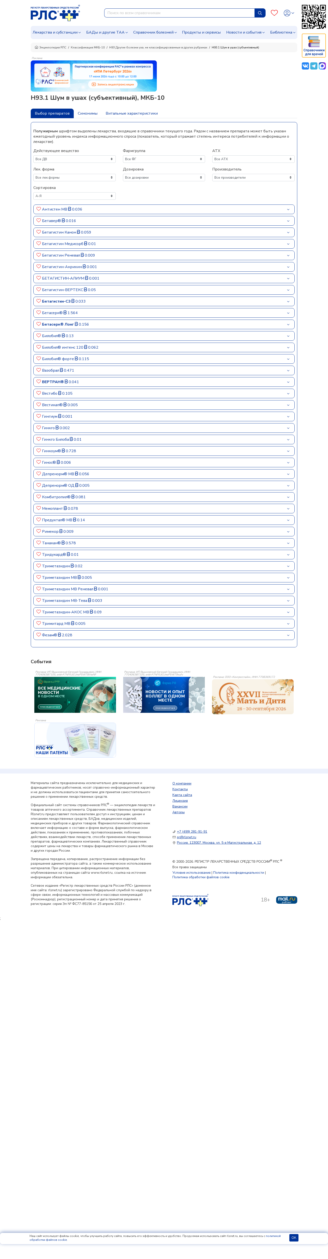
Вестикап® (53, 405)
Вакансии (180, 806)
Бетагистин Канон (59, 232)
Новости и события (243, 32)
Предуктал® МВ (57, 520)
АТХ (216, 150)
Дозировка (133, 169)
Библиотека (281, 32)
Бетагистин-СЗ (57, 301)
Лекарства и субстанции (55, 32)
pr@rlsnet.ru (186, 837)
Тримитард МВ (56, 623)
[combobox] (179, 13)
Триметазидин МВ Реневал (68, 589)
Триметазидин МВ (60, 577)
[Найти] (260, 13)
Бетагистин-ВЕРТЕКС (63, 290)
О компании (181, 783)
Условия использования (191, 872)
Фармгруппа (134, 150)
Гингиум (50, 416)
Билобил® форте (58, 359)
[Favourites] (274, 13)
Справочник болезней (153, 32)
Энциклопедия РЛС (52, 47)
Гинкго (49, 428)
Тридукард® (54, 554)
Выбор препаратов (52, 113)
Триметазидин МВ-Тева (65, 600)
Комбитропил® (57, 497)
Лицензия (180, 800)
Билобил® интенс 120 (63, 347)
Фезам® (50, 635)
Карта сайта (182, 795)
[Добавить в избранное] (38, 209)
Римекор (51, 531)
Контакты (180, 789)
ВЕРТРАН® (53, 382)
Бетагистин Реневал (61, 255)
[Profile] (289, 13)
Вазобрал (51, 370)
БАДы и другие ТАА (105, 32)
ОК (294, 1238)
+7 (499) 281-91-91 (192, 831)
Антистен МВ (55, 209)
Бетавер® (52, 220)
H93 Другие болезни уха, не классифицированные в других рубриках (158, 47)
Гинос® (49, 462)
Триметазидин (56, 566)
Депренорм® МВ (58, 474)
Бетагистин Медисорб (63, 243)
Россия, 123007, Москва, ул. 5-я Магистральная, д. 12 (219, 842)
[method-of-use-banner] (94, 75)
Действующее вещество (56, 150)
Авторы (178, 812)
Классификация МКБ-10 (88, 47)
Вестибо (50, 393)
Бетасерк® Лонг (58, 324)
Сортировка (44, 187)
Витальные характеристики (132, 113)
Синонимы (87, 113)
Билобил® (52, 336)
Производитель (227, 169)
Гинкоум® (52, 451)
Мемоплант (53, 508)
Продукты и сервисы (201, 32)
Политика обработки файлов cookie (201, 877)
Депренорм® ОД (58, 485)
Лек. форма (43, 169)
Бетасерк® (53, 313)
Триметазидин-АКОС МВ (66, 612)
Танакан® (52, 543)
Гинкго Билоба (56, 439)
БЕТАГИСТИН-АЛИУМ (63, 278)
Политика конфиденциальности (238, 872)
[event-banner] (253, 696)
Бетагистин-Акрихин (62, 266)
